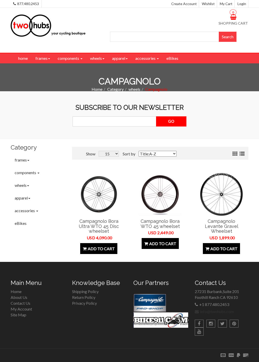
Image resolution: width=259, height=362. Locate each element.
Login (242, 4)
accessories (145, 58)
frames (41, 58)
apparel (118, 58)
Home (97, 89)
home (23, 58)
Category (115, 89)
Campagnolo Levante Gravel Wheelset (221, 226)
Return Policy (83, 297)
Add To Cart (101, 248)
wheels (96, 58)
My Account (21, 308)
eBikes (172, 58)
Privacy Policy (84, 303)
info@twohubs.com (217, 311)
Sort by (129, 153)
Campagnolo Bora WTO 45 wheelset (160, 224)
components (69, 58)
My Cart (226, 4)
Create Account (184, 4)
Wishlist (208, 4)
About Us (19, 297)
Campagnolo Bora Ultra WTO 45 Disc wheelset (99, 226)
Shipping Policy (85, 291)
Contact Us (20, 303)
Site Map (18, 314)
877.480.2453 (28, 4)
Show (90, 153)
